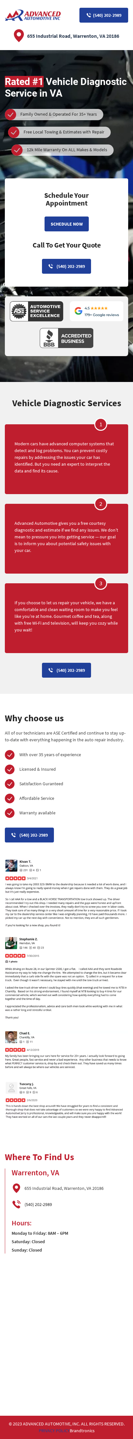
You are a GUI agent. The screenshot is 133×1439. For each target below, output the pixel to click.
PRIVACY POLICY (54, 1431)
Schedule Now (67, 224)
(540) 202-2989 (107, 15)
